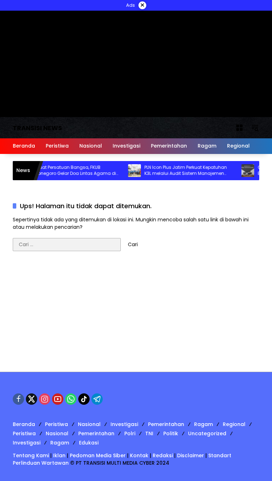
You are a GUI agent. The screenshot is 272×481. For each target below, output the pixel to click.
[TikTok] (84, 399)
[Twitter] (31, 399)
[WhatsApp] (70, 399)
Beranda (24, 424)
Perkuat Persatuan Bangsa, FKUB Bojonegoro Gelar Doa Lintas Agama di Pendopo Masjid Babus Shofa (68, 171)
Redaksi (163, 455)
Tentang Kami (31, 455)
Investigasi (124, 424)
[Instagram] (44, 399)
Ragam (203, 424)
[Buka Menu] (239, 127)
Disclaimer (190, 455)
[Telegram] (97, 399)
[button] (255, 127)
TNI (149, 433)
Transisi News (37, 127)
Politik (170, 433)
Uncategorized (207, 433)
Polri (129, 433)
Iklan (59, 455)
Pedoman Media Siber (98, 455)
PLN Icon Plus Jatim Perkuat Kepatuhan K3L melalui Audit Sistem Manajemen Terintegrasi (181, 171)
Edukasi (88, 442)
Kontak (139, 455)
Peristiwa (56, 424)
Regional (234, 424)
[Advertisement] (136, 315)
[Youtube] (57, 399)
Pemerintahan (166, 424)
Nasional (89, 424)
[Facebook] (18, 399)
